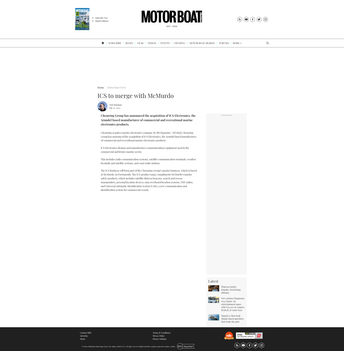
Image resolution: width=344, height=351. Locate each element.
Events (165, 43)
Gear (140, 43)
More (236, 43)
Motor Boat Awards (202, 43)
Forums (223, 43)
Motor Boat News (116, 87)
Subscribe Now (101, 18)
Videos (151, 43)
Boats (129, 43)
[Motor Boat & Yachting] (172, 19)
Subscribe (114, 43)
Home (100, 87)
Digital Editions (101, 21)
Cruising (179, 43)
